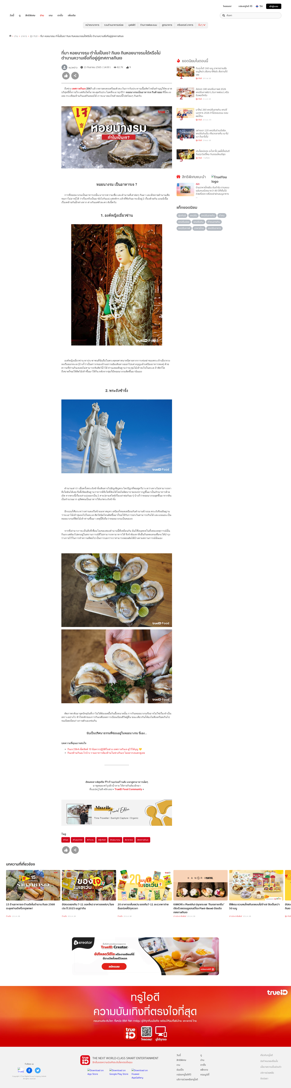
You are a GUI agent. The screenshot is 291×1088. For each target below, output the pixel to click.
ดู (19, 15)
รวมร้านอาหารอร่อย (113, 25)
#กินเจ (65, 839)
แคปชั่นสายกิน (208, 215)
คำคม (222, 215)
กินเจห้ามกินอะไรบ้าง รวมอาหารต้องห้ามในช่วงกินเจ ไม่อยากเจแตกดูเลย (106, 752)
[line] (21, 1070)
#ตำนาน (90, 839)
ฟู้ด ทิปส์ (33, 36)
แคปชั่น (193, 215)
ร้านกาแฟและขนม (148, 25)
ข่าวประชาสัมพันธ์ (179, 916)
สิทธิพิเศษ (30, 15)
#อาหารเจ (129, 839)
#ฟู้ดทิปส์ (102, 839)
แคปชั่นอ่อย (183, 222)
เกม (51, 15)
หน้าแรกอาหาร (92, 25)
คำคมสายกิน (214, 222)
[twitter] (38, 1070)
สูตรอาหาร (167, 25)
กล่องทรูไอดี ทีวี (245, 6)
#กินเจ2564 (77, 839)
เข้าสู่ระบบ (273, 6)
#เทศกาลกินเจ (142, 839)
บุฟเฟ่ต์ (131, 25)
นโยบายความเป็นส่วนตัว (270, 1067)
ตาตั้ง (60, 15)
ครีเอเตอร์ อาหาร (185, 25)
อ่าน (42, 15)
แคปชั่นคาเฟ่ (184, 228)
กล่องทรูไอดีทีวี (184, 1074)
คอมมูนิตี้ (204, 1074)
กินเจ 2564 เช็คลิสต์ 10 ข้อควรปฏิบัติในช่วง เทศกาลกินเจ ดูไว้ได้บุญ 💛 (104, 749)
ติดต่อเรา (264, 1078)
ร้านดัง (8, 916)
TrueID (19, 6)
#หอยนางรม (115, 839)
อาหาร (24, 36)
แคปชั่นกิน (199, 222)
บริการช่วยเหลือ (267, 1073)
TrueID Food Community (128, 789)
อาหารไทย (199, 228)
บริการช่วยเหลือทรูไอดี (187, 1079)
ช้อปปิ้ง (180, 1069)
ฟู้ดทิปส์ (182, 215)
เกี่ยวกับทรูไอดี (266, 1055)
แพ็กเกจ (204, 1069)
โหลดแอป (227, 6)
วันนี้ (12, 15)
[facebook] (29, 1070)
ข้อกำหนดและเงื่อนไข (269, 1061)
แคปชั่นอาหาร (214, 228)
